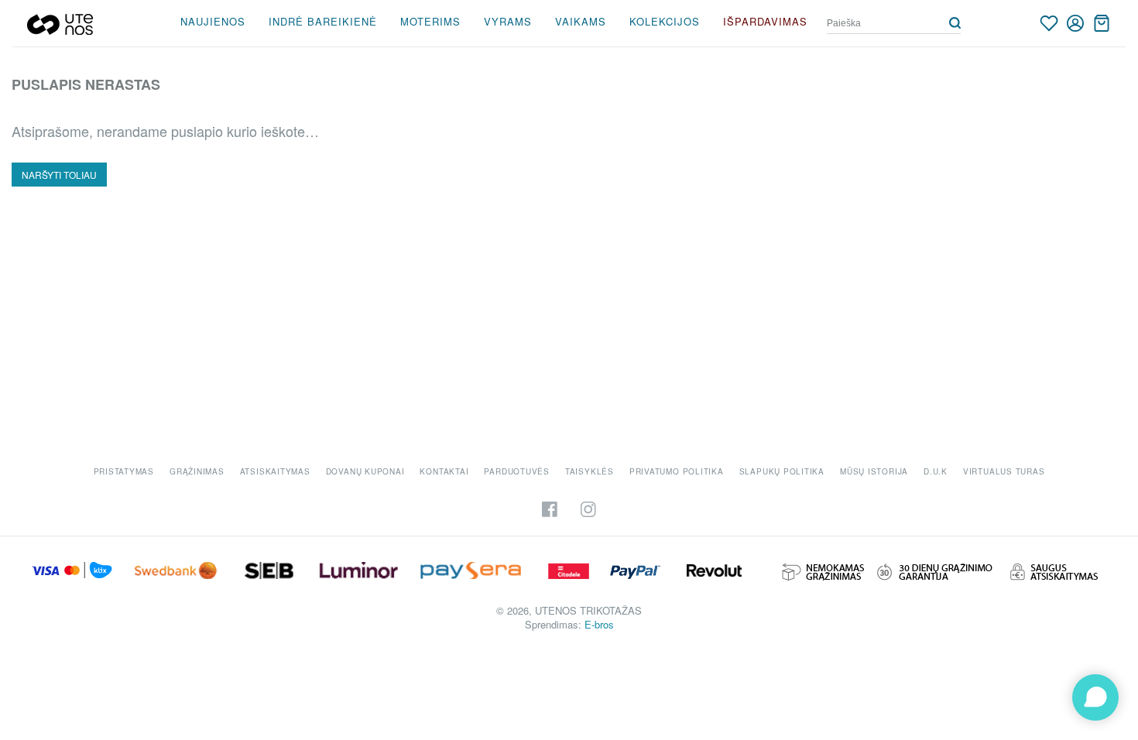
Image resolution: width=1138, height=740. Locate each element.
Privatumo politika (676, 471)
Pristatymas (124, 471)
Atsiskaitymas (275, 471)
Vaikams (580, 21)
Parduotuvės (516, 471)
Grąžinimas (197, 471)
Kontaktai (444, 471)
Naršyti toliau (59, 174)
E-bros (599, 624)
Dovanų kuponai (365, 471)
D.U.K (936, 471)
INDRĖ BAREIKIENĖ (323, 21)
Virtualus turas (1004, 471)
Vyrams (508, 21)
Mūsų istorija (874, 471)
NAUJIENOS (212, 21)
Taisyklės (589, 471)
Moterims (430, 21)
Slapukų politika (781, 471)
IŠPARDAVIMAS (765, 21)
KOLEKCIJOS (664, 21)
